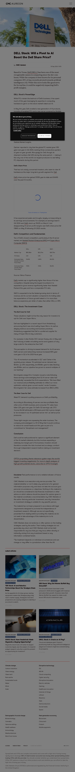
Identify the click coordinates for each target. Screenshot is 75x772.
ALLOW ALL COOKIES (44, 135)
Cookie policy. (17, 130)
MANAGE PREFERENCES (28, 135)
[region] (37, 126)
